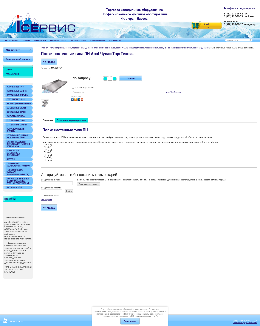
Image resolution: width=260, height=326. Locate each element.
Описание (48, 120)
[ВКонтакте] (72, 99)
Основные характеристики (71, 120)
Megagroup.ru (16, 321)
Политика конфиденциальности (245, 323)
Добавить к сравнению (84, 88)
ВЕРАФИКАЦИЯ (12, 74)
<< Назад (49, 61)
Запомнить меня (51, 196)
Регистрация (46, 200)
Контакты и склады (58, 40)
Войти (69, 191)
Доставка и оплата (78, 40)
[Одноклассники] (75, 99)
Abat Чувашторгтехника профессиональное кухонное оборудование (153, 48)
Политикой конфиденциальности (139, 314)
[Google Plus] (82, 99)
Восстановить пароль (89, 184)
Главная (26, 40)
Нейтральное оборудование (196, 48)
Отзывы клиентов (97, 40)
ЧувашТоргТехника (173, 92)
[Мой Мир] (79, 99)
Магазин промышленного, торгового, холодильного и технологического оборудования (86, 48)
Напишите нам (40, 40)
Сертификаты (115, 40)
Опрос (9, 69)
